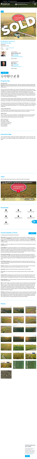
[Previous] (2, 26)
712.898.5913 (16, 55)
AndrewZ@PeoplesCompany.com (17, 56)
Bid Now (4, 72)
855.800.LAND (16, 54)
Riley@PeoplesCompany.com (16, 66)
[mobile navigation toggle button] (35, 4)
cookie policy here (30, 453)
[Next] (34, 26)
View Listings (14, 58)
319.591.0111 (16, 65)
